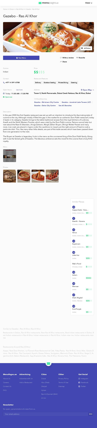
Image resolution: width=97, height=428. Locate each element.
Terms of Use (63, 382)
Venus (74, 233)
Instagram (84, 378)
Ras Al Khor (19, 9)
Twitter (83, 386)
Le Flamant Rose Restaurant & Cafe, (40, 351)
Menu (9, 156)
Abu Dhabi (45, 382)
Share (64, 62)
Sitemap (61, 386)
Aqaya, (6, 351)
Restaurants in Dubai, (12, 332)
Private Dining (63, 83)
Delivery (38, 83)
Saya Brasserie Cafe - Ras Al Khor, (43, 356)
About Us (6, 378)
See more (19, 90)
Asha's (74, 275)
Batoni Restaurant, (21, 356)
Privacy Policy (63, 378)
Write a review (68, 58)
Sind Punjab (76, 309)
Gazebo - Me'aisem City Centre (46, 102)
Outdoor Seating (49, 83)
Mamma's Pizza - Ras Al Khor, (72, 353)
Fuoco (84, 356)
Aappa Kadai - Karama (80, 210)
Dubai (87, 3)
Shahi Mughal (77, 298)
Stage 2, (87, 353)
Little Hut (75, 255)
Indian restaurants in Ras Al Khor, (47, 335)
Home (5, 9)
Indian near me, (68, 335)
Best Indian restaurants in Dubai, (79, 332)
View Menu (22, 58)
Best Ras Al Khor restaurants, (53, 332)
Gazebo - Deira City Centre (45, 105)
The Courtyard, (25, 353)
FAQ (5, 390)
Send (91, 414)
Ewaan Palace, (44, 353)
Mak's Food (76, 264)
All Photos (87, 48)
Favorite (82, 58)
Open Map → (88, 90)
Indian (5, 72)
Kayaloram (76, 244)
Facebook (84, 382)
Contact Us (7, 386)
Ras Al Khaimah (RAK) (49, 394)
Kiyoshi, (35, 353)
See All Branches (65, 105)
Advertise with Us (26, 378)
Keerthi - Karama (78, 221)
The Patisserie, (75, 356)
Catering (74, 83)
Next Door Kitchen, (17, 351)
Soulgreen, (55, 353)
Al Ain (43, 398)
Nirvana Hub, (63, 356)
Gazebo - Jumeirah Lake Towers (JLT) (76, 102)
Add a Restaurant (25, 382)
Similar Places (78, 201)
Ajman (43, 390)
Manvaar (75, 286)
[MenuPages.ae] (48, 3)
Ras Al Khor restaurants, (31, 332)
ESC (87, 17)
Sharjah (44, 386)
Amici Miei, (81, 351)
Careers (6, 382)
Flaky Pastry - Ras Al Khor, (65, 351)
